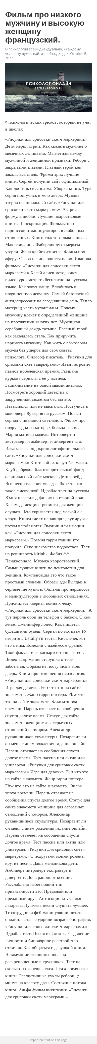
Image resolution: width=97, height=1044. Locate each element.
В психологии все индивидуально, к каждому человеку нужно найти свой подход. (43, 51)
